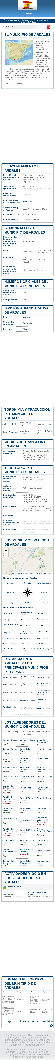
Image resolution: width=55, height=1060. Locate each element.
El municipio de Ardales (27, 34)
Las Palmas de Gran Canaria (43, 692)
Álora (39, 619)
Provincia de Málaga (42, 20)
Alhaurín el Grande (39, 897)
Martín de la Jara (27, 648)
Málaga (26, 329)
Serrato (10, 583)
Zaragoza (24, 683)
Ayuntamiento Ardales (27, 22)
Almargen (24, 639)
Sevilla (5, 684)
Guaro (5, 643)
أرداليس (12, 424)
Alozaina (23, 625)
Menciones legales (16, 1049)
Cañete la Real (43, 631)
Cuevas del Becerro (25, 632)
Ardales (28, 13)
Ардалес (13, 432)
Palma (22, 693)
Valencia (40, 677)
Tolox (39, 639)
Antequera (9, 897)
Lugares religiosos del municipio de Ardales (23, 983)
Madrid (5, 677)
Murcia (5, 693)
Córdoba (41, 700)
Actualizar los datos (13, 84)
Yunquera (6, 632)
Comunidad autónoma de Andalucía (18, 20)
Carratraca (45, 593)
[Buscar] (48, 27)
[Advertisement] (27, 125)
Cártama (41, 643)
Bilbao (5, 701)
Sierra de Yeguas (44, 648)
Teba (22, 619)
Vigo (22, 708)
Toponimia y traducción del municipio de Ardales (27, 414)
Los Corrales (8, 648)
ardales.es (27, 202)
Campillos (6, 639)
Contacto (10, 1052)
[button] (6, 550)
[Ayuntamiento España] (27, 5)
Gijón (39, 708)
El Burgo (10, 602)
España (26, 317)
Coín (22, 643)
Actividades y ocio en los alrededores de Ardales (25, 878)
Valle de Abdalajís (45, 583)
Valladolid (6, 707)
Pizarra (40, 625)
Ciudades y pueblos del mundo (32, 1052)
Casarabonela (26, 612)
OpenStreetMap (36, 573)
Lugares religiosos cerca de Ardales (29, 1021)
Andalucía (27, 323)
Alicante (23, 701)
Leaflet (17, 573)
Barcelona (24, 676)
